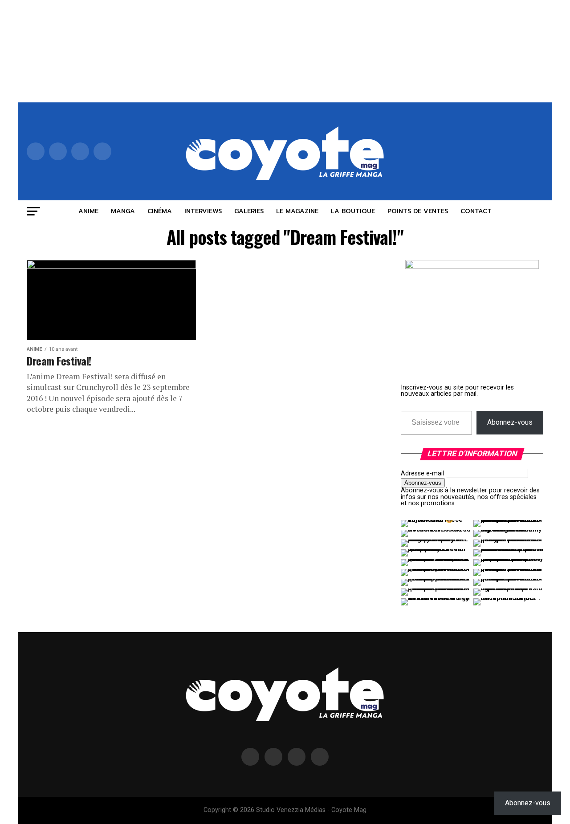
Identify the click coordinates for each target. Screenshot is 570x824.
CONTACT (476, 211)
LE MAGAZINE (297, 211)
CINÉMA (159, 211)
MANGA (123, 211)
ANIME (88, 211)
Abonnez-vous (510, 422)
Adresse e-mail (422, 473)
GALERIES (249, 211)
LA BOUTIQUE (353, 211)
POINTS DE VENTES (417, 211)
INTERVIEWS (203, 211)
